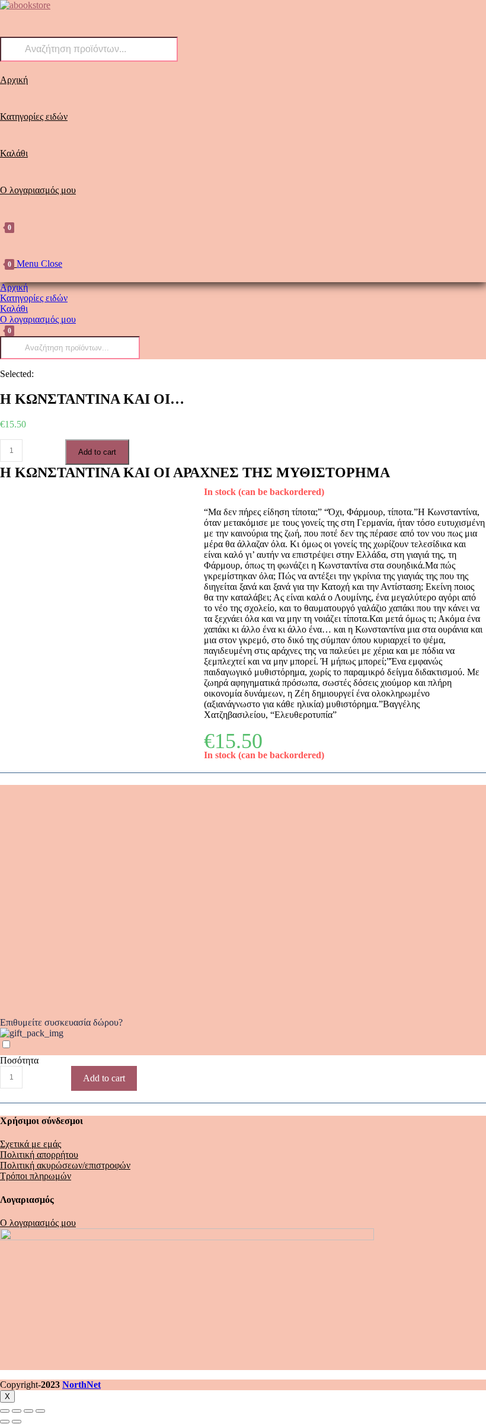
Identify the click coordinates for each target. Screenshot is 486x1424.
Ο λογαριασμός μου (38, 319)
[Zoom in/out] (40, 1411)
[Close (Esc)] (4, 1411)
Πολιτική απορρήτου (39, 1155)
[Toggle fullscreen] (28, 1411)
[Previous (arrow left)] (4, 1421)
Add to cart (97, 452)
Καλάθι (14, 309)
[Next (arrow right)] (16, 1421)
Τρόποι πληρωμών (35, 1176)
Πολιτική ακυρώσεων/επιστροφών (65, 1165)
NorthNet (81, 1385)
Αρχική (14, 287)
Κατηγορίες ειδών (34, 298)
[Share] (16, 1411)
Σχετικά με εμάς (30, 1144)
